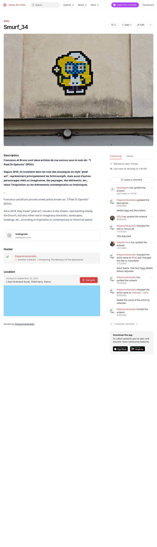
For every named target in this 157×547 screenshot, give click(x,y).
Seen (127, 24)
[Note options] (151, 188)
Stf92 (119, 216)
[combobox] (45, 5)
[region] (52, 300)
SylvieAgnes (123, 187)
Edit (142, 24)
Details (130, 156)
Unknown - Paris (140, 292)
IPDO (6, 21)
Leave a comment (133, 179)
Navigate (90, 280)
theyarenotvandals (25, 256)
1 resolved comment (124, 323)
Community (116, 156)
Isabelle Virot (123, 242)
